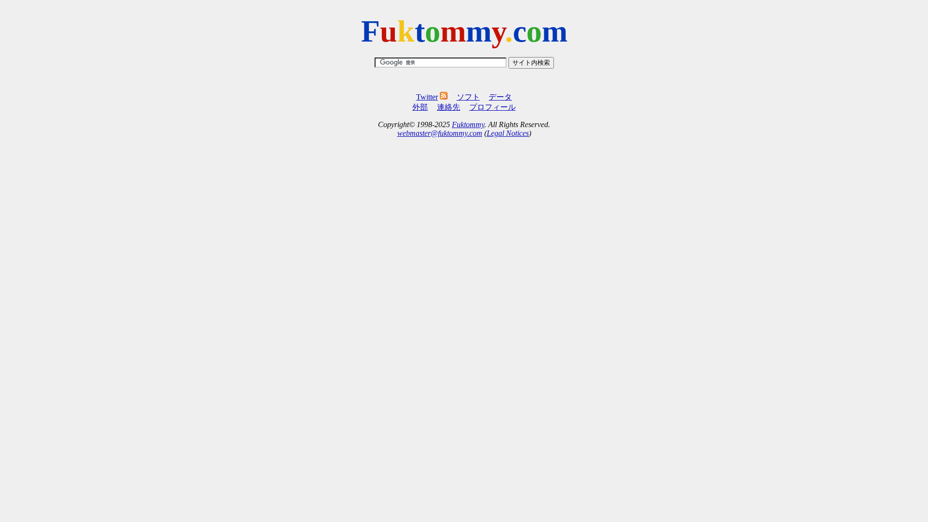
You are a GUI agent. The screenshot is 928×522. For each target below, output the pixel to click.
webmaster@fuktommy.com (439, 133)
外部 (420, 107)
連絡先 (448, 107)
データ (500, 97)
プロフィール (492, 107)
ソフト (468, 97)
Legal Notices (508, 133)
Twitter (427, 97)
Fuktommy (468, 124)
